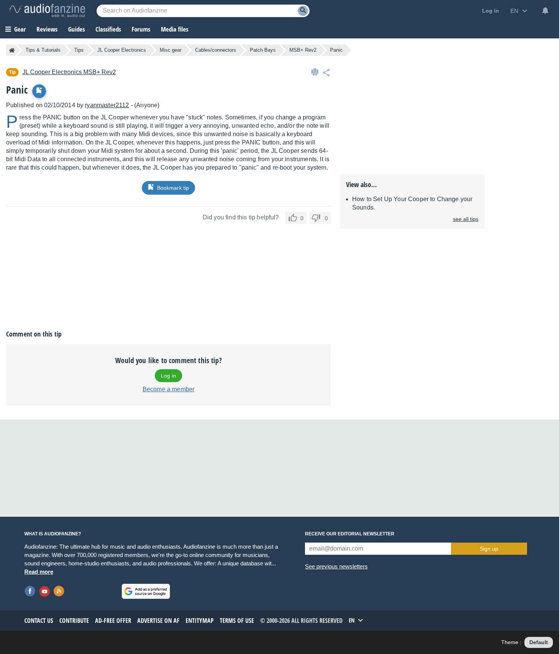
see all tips (465, 219)
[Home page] (12, 50)
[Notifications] (545, 10)
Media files (174, 29)
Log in (168, 376)
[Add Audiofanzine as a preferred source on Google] (146, 591)
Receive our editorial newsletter (349, 534)
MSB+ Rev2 (302, 50)
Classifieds (108, 29)
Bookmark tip (173, 188)
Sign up (489, 549)
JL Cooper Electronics (121, 50)
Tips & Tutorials (42, 50)
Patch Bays (263, 50)
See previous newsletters (336, 566)
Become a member (168, 389)
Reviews (47, 29)
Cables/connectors (215, 50)
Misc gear (170, 50)
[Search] (303, 11)
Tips (79, 50)
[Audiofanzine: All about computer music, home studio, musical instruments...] (47, 10)
